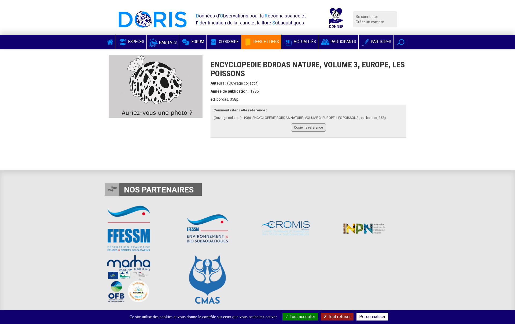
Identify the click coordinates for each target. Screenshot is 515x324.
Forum (197, 41)
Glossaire (228, 41)
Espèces (135, 41)
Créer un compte (370, 22)
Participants (343, 41)
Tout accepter (302, 316)
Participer (380, 41)
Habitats (167, 42)
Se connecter (367, 16)
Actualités (304, 41)
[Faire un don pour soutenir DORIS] (336, 19)
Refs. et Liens (266, 41)
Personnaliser (372, 316)
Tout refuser (339, 316)
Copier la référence (308, 127)
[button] (400, 42)
